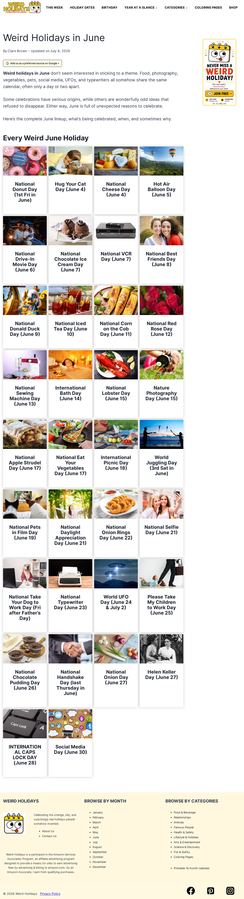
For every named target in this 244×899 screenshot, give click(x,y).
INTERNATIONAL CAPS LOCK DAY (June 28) (25, 754)
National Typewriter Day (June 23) (70, 602)
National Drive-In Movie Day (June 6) (25, 261)
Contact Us (49, 836)
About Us (48, 831)
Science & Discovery (187, 847)
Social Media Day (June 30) (70, 749)
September (100, 852)
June (96, 837)
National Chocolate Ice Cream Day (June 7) (70, 261)
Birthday (109, 7)
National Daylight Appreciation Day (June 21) (70, 535)
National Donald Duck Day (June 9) (25, 329)
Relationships (182, 817)
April (95, 827)
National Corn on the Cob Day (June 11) (116, 329)
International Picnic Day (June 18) (116, 463)
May (95, 832)
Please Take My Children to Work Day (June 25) (161, 605)
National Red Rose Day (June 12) (162, 329)
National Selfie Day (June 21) (161, 529)
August (97, 847)
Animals (179, 822)
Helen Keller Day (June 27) (161, 674)
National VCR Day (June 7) (116, 256)
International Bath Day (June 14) (70, 393)
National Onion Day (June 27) (116, 677)
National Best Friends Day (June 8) (161, 259)
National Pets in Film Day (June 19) (25, 532)
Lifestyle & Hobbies (186, 837)
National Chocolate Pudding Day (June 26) (25, 680)
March (97, 822)
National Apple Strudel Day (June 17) (25, 463)
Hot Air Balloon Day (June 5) (162, 189)
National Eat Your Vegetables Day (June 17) (71, 465)
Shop (233, 7)
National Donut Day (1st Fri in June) (25, 192)
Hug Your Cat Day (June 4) (70, 186)
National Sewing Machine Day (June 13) (25, 396)
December (99, 867)
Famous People (184, 827)
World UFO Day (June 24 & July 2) (116, 602)
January (98, 812)
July (95, 842)
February (98, 817)
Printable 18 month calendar (191, 868)
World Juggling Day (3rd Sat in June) (161, 465)
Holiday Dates (82, 7)
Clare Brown (17, 51)
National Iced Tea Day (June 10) (70, 329)
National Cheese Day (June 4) (116, 189)
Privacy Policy (50, 894)
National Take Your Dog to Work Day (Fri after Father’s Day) (25, 607)
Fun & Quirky (182, 852)
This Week (54, 7)
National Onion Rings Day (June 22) (116, 532)
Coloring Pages (208, 7)
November (99, 862)
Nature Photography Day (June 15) (161, 393)
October (98, 857)
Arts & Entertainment (187, 842)
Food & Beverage (185, 812)
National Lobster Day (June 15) (116, 393)
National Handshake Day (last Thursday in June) (70, 682)
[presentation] (25, 161)
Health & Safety (184, 832)
